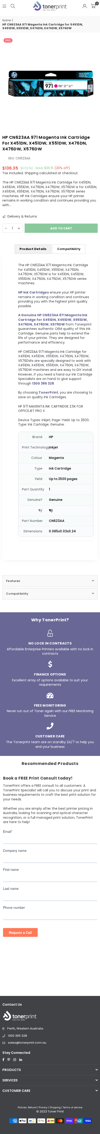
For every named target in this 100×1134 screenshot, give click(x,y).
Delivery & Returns (22, 216)
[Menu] (4, 5)
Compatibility (68, 249)
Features (13, 581)
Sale (8, 40)
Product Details (33, 249)
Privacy (43, 1107)
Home (6, 20)
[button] (93, 6)
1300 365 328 (17, 1035)
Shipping (31, 173)
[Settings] (84, 6)
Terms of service (72, 1107)
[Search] (13, 5)
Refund (32, 1107)
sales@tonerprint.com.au (27, 1042)
